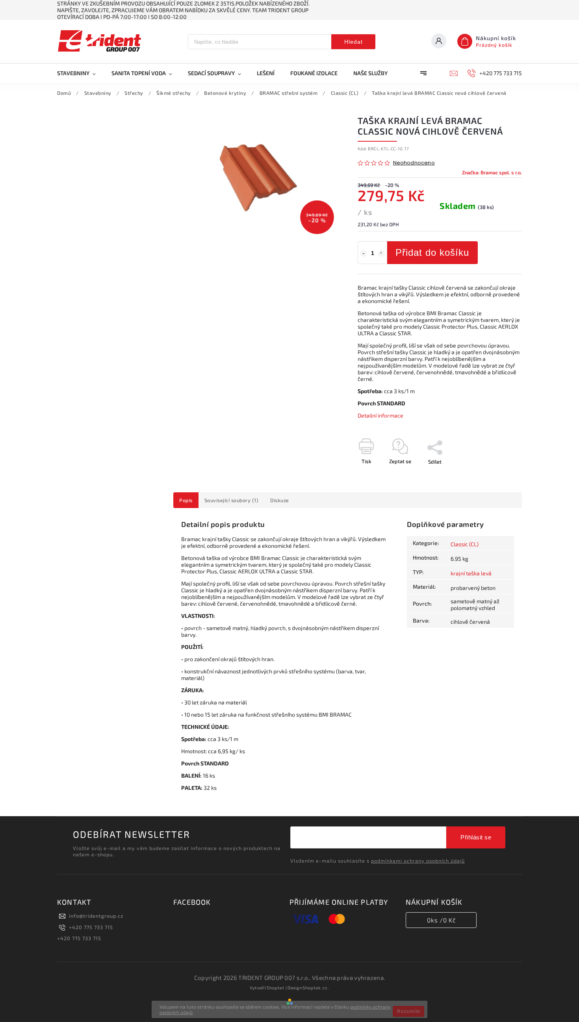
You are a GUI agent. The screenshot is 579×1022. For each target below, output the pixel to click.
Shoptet (275, 987)
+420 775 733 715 (91, 927)
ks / (441, 920)
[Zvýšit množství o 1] (381, 253)
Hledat (353, 42)
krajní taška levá (471, 573)
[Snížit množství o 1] (363, 253)
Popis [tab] (186, 500)
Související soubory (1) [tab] (231, 500)
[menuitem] (80, 73)
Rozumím (408, 1011)
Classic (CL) (465, 544)
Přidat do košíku (432, 252)
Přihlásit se (475, 837)
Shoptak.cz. (315, 987)
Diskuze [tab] (279, 500)
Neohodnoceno (414, 163)
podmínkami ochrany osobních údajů (418, 861)
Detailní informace (380, 415)
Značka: (492, 172)
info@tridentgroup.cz (96, 916)
